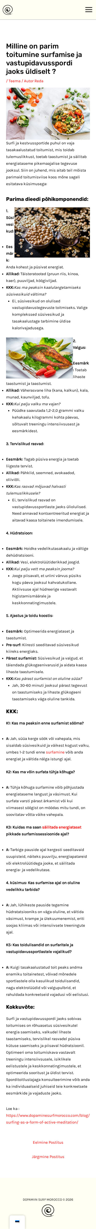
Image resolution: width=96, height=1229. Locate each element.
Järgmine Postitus (48, 1156)
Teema (15, 81)
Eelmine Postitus (48, 1142)
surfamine (55, 752)
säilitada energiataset (61, 827)
